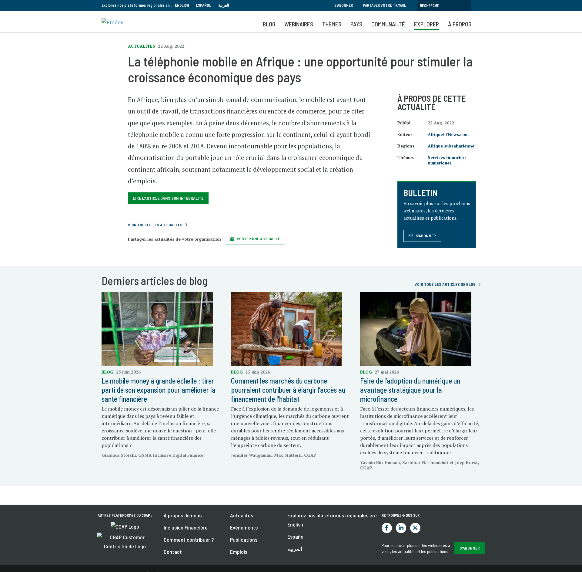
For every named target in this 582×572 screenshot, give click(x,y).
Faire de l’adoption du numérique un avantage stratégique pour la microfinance (410, 389)
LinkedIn (401, 528)
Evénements (244, 527)
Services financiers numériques (447, 160)
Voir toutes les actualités (155, 224)
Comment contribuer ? (189, 539)
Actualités (241, 515)
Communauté (388, 24)
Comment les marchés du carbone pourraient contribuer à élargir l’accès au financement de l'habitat (288, 389)
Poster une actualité (258, 238)
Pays (356, 24)
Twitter (415, 528)
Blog (269, 24)
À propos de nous (183, 515)
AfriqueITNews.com (448, 134)
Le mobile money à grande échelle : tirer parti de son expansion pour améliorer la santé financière (159, 389)
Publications (243, 539)
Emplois (238, 551)
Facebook (387, 528)
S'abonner (343, 5)
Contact (173, 551)
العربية (223, 5)
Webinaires (298, 24)
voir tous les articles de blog (445, 284)
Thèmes (331, 24)
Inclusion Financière (186, 527)
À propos (459, 24)
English (182, 5)
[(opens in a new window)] (125, 526)
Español (203, 5)
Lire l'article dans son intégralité (168, 198)
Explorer (426, 24)
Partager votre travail (384, 5)
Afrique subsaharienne (451, 146)
